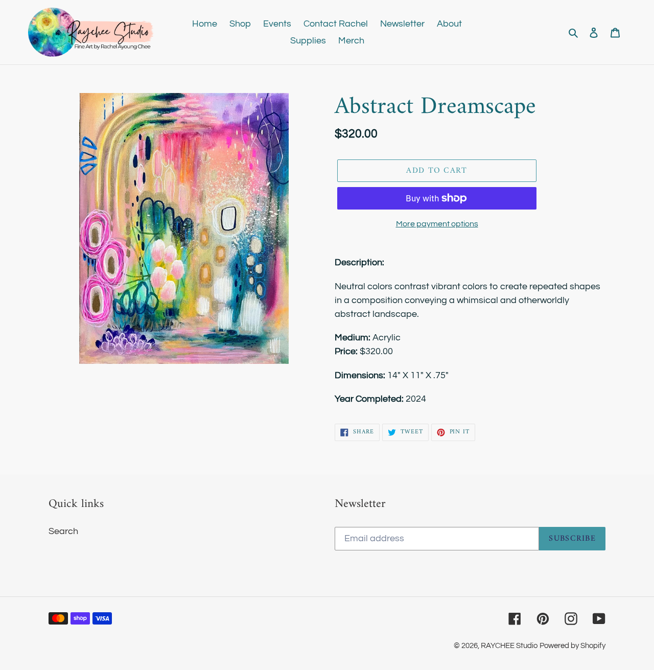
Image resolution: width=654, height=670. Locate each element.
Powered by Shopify (572, 646)
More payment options (437, 224)
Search (63, 531)
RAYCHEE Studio (509, 646)
